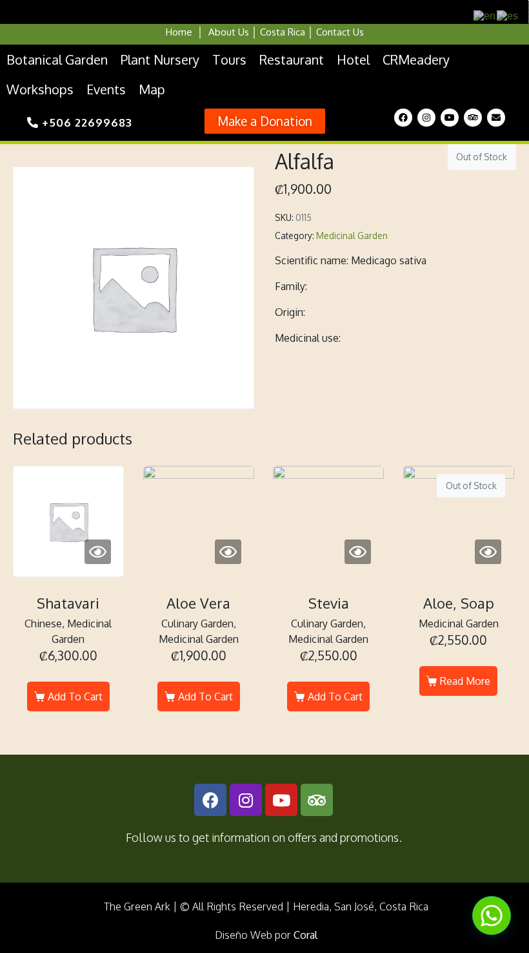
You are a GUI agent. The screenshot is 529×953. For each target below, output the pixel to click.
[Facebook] (403, 118)
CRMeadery (416, 59)
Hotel (353, 59)
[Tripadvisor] (473, 118)
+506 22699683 (85, 122)
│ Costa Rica (277, 32)
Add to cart (75, 696)
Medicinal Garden (352, 235)
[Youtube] (450, 118)
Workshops (40, 89)
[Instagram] (426, 118)
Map (152, 89)
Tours (229, 59)
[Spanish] (508, 15)
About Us (228, 32)
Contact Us (340, 32)
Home (179, 32)
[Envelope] (496, 118)
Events (106, 89)
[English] (485, 15)
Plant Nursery (160, 59)
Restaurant (291, 59)
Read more (465, 681)
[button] (265, 121)
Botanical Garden (57, 59)
